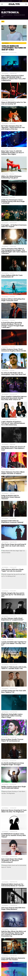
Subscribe (24, 1)
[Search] (26, 4)
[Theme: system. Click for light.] (19, 1)
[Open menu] (2, 4)
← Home (3, 9)
